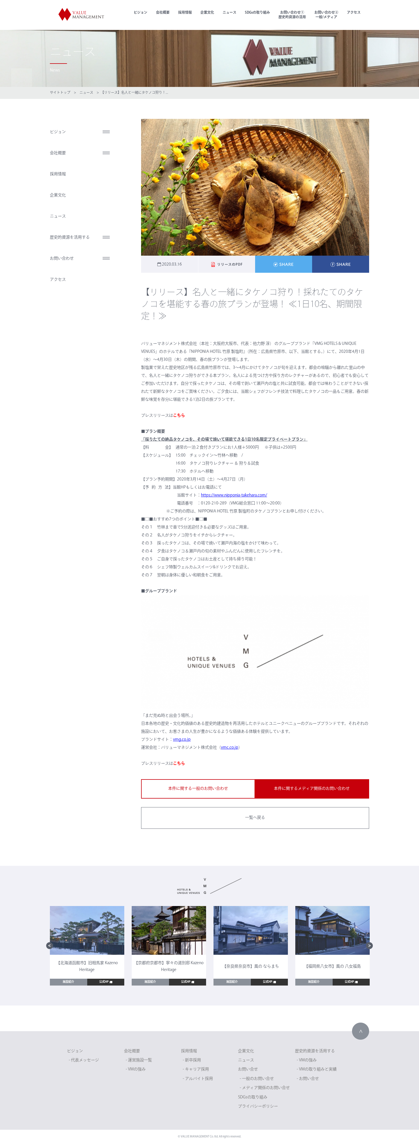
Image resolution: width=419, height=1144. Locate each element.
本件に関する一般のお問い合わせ (198, 789)
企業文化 (207, 13)
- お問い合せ (308, 1079)
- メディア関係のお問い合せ (265, 1088)
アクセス (354, 13)
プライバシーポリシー (258, 1106)
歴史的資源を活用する (70, 237)
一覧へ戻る (255, 818)
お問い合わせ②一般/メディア (326, 15)
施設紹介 (68, 982)
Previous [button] (49, 945)
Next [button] (369, 945)
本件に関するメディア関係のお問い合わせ (312, 789)
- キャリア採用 (196, 1069)
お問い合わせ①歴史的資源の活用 (292, 15)
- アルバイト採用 (198, 1079)
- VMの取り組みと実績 (317, 1069)
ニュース (229, 13)
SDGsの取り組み (257, 13)
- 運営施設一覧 (139, 1060)
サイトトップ (60, 93)
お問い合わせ (62, 259)
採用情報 (185, 13)
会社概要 (163, 13)
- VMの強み (136, 1069)
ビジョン (140, 13)
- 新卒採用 (192, 1060)
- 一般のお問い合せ (257, 1079)
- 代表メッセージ (84, 1060)
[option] (87, 946)
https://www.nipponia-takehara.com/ (234, 495)
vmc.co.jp (229, 748)
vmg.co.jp (182, 740)
